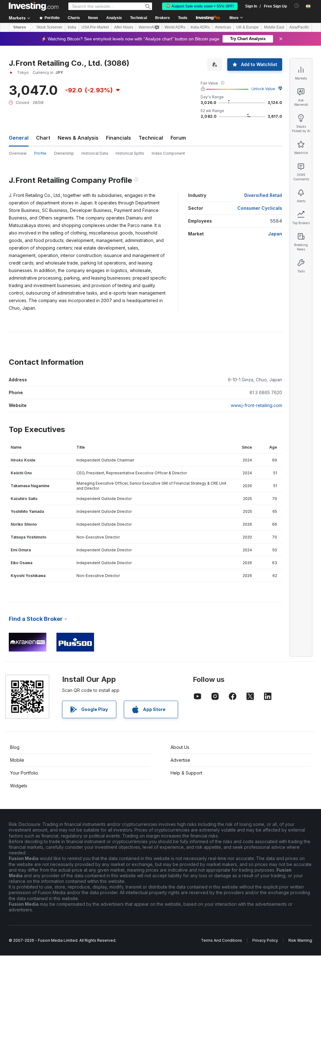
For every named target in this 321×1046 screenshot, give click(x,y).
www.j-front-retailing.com (256, 405)
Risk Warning (300, 940)
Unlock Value (263, 88)
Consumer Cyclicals (259, 208)
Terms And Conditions (221, 940)
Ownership (64, 153)
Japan (275, 233)
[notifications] (296, 6)
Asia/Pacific (299, 27)
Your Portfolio (24, 772)
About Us (180, 747)
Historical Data (95, 153)
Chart (43, 138)
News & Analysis (78, 138)
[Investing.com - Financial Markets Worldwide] (33, 6)
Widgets (18, 785)
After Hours (123, 27)
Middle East (274, 27)
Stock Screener (49, 27)
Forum (178, 138)
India (72, 27)
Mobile (17, 760)
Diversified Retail (263, 195)
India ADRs (200, 27)
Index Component (168, 153)
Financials (118, 138)
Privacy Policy (265, 940)
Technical (151, 138)
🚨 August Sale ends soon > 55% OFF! (200, 6)
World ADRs (175, 27)
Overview (18, 153)
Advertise (180, 760)
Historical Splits (130, 153)
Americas (223, 27)
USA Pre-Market (95, 27)
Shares (19, 27)
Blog (14, 747)
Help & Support (186, 772)
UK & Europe (247, 27)
